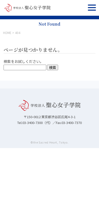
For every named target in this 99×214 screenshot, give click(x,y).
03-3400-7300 (32, 122)
